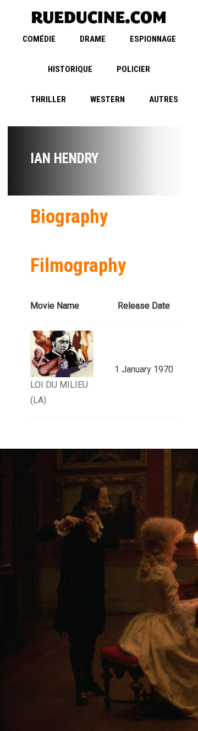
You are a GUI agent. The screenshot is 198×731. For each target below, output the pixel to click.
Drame (93, 39)
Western (107, 99)
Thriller (48, 99)
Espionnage (153, 39)
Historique (70, 69)
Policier (133, 69)
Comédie (39, 39)
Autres (163, 99)
